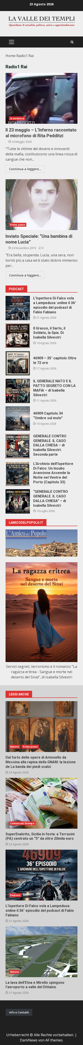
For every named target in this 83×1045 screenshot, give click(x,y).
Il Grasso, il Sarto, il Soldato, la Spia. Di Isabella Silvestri (18, 336)
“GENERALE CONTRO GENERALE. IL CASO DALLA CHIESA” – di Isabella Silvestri (18, 501)
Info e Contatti (19, 1012)
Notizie (14, 746)
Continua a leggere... (25, 169)
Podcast (15, 895)
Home (10, 55)
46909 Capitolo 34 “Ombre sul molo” (18, 418)
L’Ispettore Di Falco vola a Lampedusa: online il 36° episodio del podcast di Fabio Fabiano (18, 308)
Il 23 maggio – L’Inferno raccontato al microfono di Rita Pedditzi (41, 98)
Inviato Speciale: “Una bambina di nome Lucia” (41, 204)
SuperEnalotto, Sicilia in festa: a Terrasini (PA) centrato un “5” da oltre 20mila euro (41, 803)
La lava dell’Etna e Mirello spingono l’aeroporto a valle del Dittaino (41, 951)
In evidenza (17, 118)
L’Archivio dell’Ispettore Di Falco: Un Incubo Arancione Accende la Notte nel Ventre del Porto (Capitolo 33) (18, 474)
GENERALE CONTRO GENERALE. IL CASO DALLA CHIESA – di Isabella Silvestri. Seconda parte (18, 446)
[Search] (72, 42)
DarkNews (28, 1040)
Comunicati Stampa (22, 823)
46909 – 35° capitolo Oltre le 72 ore (18, 363)
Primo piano (17, 224)
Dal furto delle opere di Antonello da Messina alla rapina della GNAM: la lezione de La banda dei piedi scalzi (41, 726)
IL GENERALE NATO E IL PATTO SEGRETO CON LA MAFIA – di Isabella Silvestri (18, 391)
